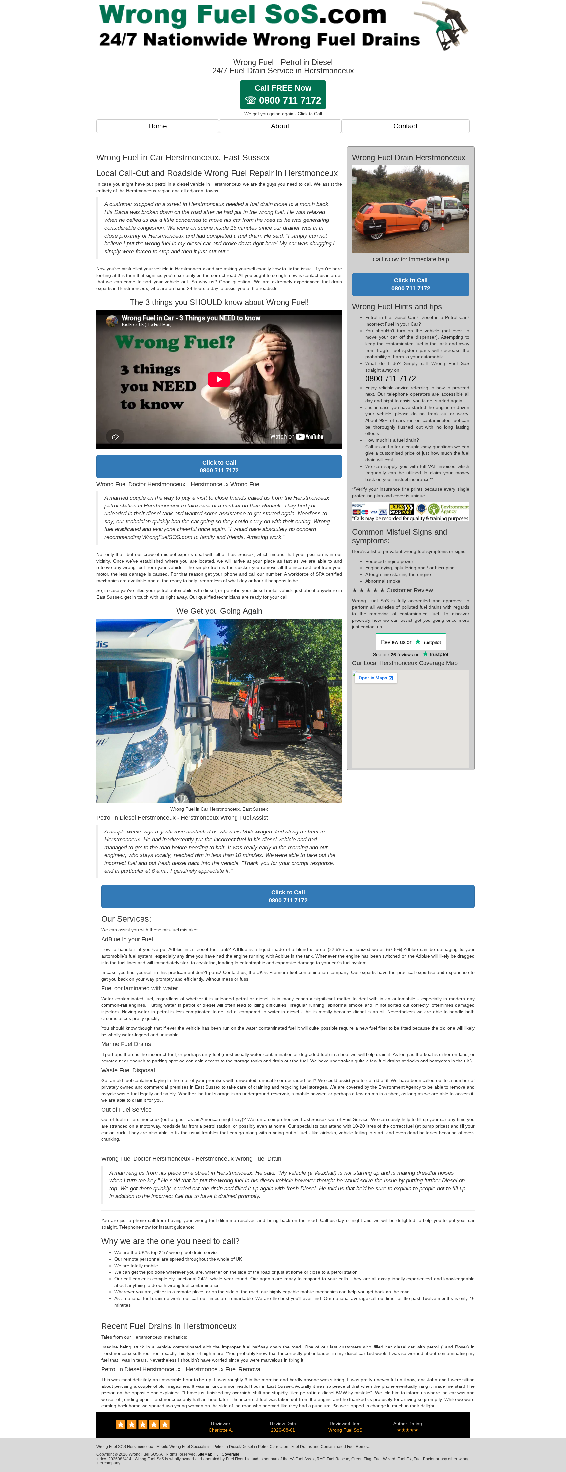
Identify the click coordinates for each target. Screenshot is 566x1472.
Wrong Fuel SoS (345, 1430)
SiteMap (205, 1454)
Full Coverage (226, 1454)
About (280, 126)
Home (157, 126)
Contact (405, 126)
